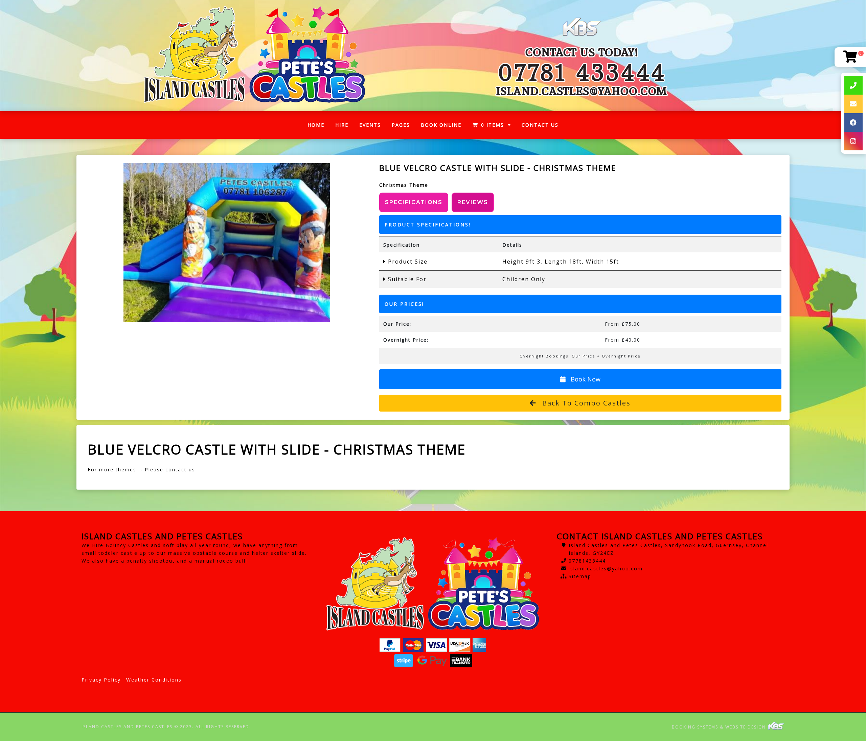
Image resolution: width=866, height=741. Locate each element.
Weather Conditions (154, 679)
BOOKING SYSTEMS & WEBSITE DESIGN (720, 727)
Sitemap (580, 576)
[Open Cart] (850, 57)
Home (318, 126)
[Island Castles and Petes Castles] (255, 55)
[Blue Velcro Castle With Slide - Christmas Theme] (227, 242)
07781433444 (587, 561)
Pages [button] (401, 125)
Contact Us (540, 125)
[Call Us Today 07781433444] (581, 72)
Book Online (441, 125)
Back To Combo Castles (585, 402)
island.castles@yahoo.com (606, 568)
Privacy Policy (101, 679)
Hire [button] (341, 125)
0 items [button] (492, 125)
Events (370, 125)
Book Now (584, 379)
